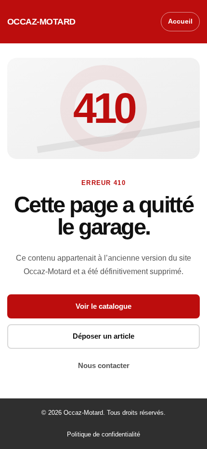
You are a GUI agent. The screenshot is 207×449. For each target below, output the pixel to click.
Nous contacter (103, 365)
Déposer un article (103, 336)
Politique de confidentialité (103, 434)
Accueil (180, 21)
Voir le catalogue (103, 306)
